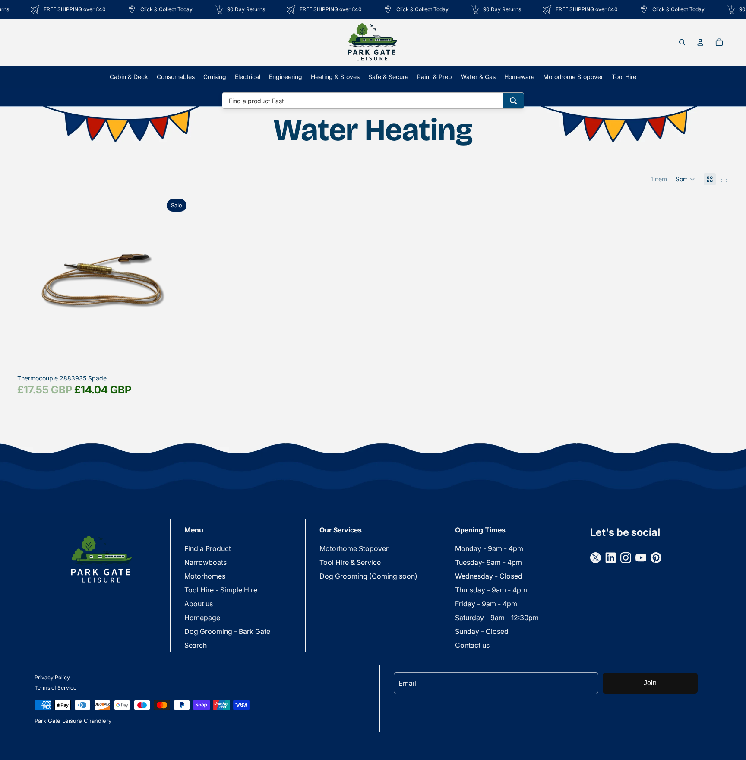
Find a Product (207, 548)
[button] (685, 179)
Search (195, 645)
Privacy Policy (52, 677)
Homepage (202, 617)
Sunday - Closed (482, 631)
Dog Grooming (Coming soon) (368, 576)
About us (198, 603)
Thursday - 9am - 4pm (491, 590)
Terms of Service (55, 687)
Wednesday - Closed (488, 576)
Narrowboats (205, 562)
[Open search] (682, 42)
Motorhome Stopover (354, 548)
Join (650, 683)
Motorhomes (204, 576)
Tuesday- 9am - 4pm (488, 562)
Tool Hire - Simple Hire (220, 590)
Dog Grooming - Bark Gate (227, 631)
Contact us (472, 645)
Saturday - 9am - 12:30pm (497, 617)
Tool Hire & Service (350, 562)
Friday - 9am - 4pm (486, 603)
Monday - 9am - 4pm (489, 548)
